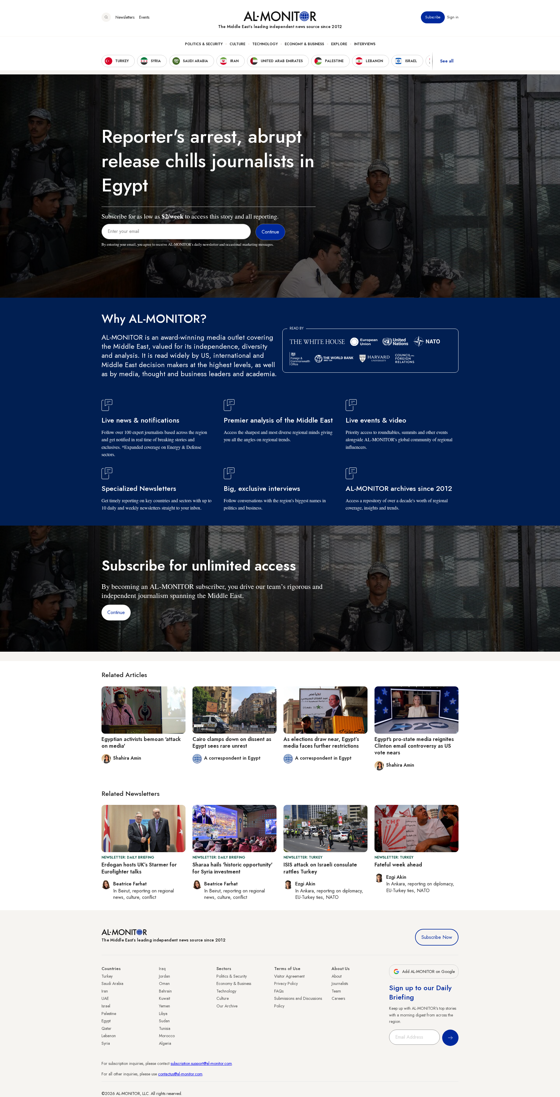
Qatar (106, 1028)
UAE (105, 998)
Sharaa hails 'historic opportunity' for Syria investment (232, 868)
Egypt (106, 1021)
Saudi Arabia (112, 983)
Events (144, 17)
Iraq (162, 969)
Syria (106, 1043)
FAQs (279, 991)
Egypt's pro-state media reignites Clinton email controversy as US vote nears (414, 746)
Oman (164, 983)
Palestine (109, 1013)
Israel (106, 1006)
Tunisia (164, 1028)
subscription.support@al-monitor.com (201, 1063)
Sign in (453, 17)
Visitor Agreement (289, 976)
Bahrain (165, 991)
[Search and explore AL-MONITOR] (106, 17)
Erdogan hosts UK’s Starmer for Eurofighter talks (139, 868)
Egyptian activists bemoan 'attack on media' (141, 742)
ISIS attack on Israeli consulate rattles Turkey (320, 868)
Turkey (107, 976)
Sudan (164, 1021)
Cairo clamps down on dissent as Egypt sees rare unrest (231, 742)
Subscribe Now (436, 937)
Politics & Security (204, 44)
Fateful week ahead (398, 864)
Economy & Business (304, 44)
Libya (163, 1013)
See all (447, 61)
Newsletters (125, 17)
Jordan (164, 976)
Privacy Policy (286, 983)
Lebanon (109, 1036)
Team (336, 991)
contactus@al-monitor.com (180, 1074)
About (337, 976)
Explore (339, 44)
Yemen (164, 1006)
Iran (105, 991)
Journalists (340, 983)
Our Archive (226, 1006)
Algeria (165, 1043)
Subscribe (432, 17)
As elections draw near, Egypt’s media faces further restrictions (321, 742)
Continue (116, 612)
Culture (237, 44)
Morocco (167, 1036)
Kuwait (164, 998)
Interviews (364, 44)
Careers (338, 998)
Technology (265, 44)
